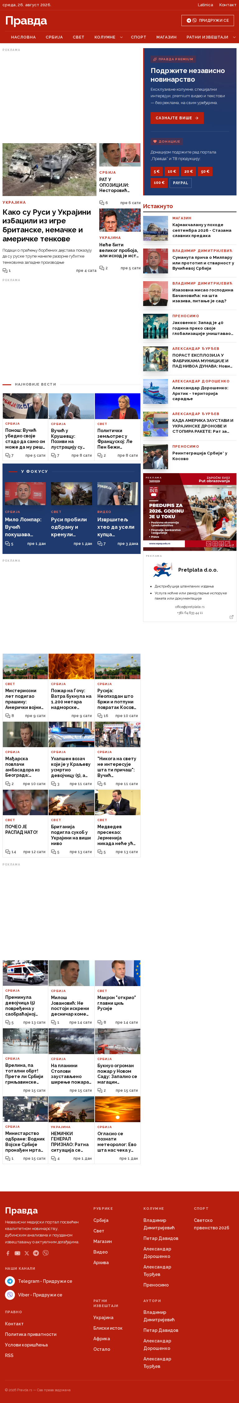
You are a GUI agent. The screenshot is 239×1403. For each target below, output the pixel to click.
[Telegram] (36, 1253)
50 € (205, 171)
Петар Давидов (160, 1238)
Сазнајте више (174, 118)
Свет (79, 37)
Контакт (228, 4)
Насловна (23, 37)
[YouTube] (17, 1253)
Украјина (103, 1317)
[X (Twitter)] (26, 1253)
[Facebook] (8, 1253)
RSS (9, 1355)
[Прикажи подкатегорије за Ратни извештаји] (234, 37)
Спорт (139, 37)
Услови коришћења (26, 1344)
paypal (180, 183)
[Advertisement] (71, 97)
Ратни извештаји (207, 37)
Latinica (205, 4)
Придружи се (214, 20)
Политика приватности (30, 1334)
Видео (100, 1252)
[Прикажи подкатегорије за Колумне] (121, 37)
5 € (157, 171)
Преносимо (156, 1284)
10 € (172, 171)
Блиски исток (108, 1328)
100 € (159, 183)
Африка (101, 1338)
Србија (54, 37)
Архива (101, 1262)
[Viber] (46, 1253)
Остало (101, 1349)
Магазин (167, 37)
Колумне (105, 37)
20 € (188, 171)
